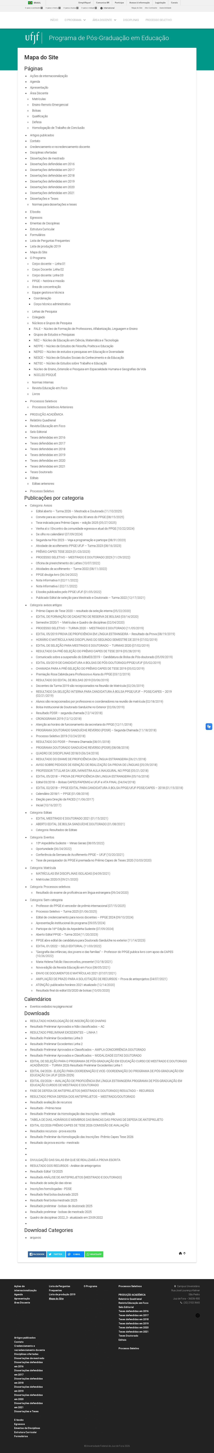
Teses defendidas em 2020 (47, 460)
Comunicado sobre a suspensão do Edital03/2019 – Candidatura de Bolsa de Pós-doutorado (95, 657)
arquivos (35, 1237)
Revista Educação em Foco (49, 388)
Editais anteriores (43, 483)
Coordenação (42, 298)
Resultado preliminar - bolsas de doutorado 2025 (61, 1206)
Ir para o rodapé (88, 8)
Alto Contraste (151, 8)
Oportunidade (44, 849)
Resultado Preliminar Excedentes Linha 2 (56, 1044)
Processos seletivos (57, 886)
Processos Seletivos (43, 401)
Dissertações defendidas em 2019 (52, 181)
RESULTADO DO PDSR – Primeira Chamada (64, 741)
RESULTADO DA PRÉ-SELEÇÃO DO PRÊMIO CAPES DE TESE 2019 (79, 651)
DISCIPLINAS (131, 20)
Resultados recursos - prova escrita (53, 1131)
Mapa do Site (137, 8)
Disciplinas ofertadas (43, 152)
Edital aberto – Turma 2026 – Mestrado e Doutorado (70, 511)
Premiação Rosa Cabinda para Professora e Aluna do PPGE (74, 674)
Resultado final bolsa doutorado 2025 (54, 1194)
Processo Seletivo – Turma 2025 (57, 911)
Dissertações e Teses (44, 198)
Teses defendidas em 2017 (47, 443)
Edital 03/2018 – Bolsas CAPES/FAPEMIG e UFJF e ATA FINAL (76, 782)
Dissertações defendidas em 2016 (52, 164)
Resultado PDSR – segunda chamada (60, 713)
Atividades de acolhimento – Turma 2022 (62, 569)
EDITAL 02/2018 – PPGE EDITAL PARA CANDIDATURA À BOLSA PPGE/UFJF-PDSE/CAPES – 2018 (100, 788)
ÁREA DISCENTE (102, 20)
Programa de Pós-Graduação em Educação (109, 38)
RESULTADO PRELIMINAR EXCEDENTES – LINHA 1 (64, 1032)
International (107, 8)
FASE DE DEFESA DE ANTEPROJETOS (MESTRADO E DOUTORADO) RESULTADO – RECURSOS (92, 1090)
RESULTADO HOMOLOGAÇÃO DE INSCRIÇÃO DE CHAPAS (68, 1021)
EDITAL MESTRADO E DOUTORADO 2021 (63, 818)
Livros (36, 394)
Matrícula (50, 868)
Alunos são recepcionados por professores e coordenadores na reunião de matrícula (90, 701)
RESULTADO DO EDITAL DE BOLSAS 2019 (63, 680)
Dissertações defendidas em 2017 (52, 170)
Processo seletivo (159, 20)
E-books (35, 212)
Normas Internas (43, 382)
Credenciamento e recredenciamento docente (60, 147)
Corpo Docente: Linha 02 (48, 269)
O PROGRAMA (73, 20)
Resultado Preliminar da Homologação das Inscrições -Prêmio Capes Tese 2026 (81, 1137)
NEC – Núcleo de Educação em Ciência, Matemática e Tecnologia (76, 340)
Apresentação (39, 87)
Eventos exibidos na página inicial (51, 1006)
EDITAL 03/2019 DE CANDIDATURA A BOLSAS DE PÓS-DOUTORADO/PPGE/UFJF (89, 662)
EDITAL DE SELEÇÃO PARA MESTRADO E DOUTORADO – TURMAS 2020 (83, 645)
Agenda (35, 81)
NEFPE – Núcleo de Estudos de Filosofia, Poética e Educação (73, 346)
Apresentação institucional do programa (61, 923)
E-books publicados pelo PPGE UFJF (59, 592)
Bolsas (36, 110)
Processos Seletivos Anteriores (52, 407)
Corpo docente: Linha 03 (47, 275)
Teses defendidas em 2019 (47, 455)
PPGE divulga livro (47, 574)
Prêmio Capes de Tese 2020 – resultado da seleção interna (74, 611)
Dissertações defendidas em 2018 (52, 175)
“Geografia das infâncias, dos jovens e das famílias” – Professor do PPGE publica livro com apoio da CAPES (104, 952)
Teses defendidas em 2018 (47, 449)
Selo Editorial (38, 432)
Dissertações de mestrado (47, 158)
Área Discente (39, 93)
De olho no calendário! (50, 534)
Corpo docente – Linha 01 (49, 263)
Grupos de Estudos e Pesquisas (54, 334)
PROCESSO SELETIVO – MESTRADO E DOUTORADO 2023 (74, 557)
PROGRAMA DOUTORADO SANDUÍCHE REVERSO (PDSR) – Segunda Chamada (87, 730)
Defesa (36, 122)
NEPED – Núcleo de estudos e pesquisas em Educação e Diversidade (79, 352)
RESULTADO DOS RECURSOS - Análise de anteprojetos (65, 1165)
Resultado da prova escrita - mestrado (54, 1142)
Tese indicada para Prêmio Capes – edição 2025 (67, 522)
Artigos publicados (42, 135)
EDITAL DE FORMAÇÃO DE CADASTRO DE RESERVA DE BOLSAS (78, 616)
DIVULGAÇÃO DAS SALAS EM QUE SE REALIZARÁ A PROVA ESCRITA (75, 1160)
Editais (34, 478)
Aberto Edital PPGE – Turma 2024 (58, 934)
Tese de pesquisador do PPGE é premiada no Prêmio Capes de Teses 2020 (84, 860)
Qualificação (40, 116)
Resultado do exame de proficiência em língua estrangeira (73, 892)
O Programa (38, 258)
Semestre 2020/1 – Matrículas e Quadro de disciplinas (71, 622)
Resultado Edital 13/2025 (46, 1171)
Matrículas (39, 99)
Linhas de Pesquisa (44, 311)
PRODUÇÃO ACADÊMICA (46, 414)
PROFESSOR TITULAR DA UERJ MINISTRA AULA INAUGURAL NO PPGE (83, 770)
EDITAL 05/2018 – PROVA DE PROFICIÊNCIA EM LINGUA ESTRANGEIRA (83, 776)
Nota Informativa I (47, 586)
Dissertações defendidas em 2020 (52, 187)
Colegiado (38, 317)
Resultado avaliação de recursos (51, 1102)
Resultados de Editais (63, 830)
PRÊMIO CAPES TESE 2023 (54, 551)
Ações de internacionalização (49, 76)
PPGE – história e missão (48, 281)
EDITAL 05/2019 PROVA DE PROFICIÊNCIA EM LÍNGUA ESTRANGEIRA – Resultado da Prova (96, 634)
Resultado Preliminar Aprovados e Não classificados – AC (67, 1026)
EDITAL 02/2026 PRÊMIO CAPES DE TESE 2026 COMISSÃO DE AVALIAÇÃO (79, 1125)
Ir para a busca (71, 8)
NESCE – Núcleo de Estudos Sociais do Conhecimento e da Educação (79, 357)
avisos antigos (53, 605)
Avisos (48, 505)
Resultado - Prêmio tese (45, 1108)
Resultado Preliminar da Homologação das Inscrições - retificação (72, 1114)
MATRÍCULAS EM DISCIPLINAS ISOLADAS (64, 873)
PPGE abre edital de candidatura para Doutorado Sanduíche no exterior (81, 940)
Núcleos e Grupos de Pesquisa (52, 323)
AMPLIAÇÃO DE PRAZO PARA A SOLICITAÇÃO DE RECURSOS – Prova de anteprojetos (92, 979)
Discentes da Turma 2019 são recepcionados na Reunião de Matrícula (81, 685)
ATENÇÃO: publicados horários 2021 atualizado (66, 985)
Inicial (39, 805)
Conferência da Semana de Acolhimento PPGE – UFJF (71, 854)
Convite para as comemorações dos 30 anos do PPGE (71, 517)
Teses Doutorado (41, 472)
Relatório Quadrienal (43, 420)
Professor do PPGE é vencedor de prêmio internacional (71, 906)
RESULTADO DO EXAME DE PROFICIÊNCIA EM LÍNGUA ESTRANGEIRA (82, 759)
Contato (35, 141)
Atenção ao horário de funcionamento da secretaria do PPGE (75, 724)
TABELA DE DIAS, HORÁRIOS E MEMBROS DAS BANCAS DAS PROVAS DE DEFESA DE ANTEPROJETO (96, 1119)
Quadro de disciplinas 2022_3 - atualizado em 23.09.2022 (66, 1217)
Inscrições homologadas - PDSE (51, 1189)
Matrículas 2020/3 (48, 879)
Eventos (49, 837)
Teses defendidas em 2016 (47, 437)
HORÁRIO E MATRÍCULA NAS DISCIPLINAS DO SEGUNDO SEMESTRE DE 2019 (87, 639)
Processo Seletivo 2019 (51, 736)
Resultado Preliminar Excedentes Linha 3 (56, 1038)
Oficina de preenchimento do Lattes (59, 563)
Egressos (36, 217)
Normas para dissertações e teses (54, 204)
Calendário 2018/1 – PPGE (53, 793)
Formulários (37, 235)
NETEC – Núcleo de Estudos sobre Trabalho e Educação (70, 363)
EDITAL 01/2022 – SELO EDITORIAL (59, 946)
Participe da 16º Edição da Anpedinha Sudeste (65, 929)
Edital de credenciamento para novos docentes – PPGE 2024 (75, 917)
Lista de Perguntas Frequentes (50, 240)
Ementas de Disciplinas (45, 223)
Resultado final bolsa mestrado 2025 (53, 1200)
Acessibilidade (165, 8)
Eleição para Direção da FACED (56, 799)
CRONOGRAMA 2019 (49, 718)
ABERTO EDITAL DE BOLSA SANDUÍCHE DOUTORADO (71, 824)
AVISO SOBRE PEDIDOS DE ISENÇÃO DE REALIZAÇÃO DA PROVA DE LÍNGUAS (87, 765)
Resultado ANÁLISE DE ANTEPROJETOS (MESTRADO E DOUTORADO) (76, 1177)
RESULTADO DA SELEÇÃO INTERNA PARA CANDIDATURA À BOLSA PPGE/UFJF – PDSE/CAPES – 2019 (104, 691)
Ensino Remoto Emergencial (50, 104)
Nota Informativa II (48, 580)
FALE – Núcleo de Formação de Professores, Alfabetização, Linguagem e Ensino (86, 328)
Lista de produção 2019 (45, 246)
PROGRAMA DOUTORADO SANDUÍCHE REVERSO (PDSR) (73, 747)
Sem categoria (53, 900)
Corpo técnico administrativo (52, 304)
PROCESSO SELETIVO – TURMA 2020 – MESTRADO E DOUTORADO (81, 628)
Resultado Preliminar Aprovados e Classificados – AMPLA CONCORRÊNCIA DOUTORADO (88, 1049)
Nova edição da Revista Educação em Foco (64, 967)
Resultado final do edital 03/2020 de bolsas (64, 990)
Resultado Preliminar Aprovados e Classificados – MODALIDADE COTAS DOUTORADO (85, 1055)
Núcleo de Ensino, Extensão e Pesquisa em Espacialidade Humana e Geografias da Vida (90, 369)
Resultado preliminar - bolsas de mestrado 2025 (61, 1212)
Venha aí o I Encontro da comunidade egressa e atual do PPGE (76, 528)
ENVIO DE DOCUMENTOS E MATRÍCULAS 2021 (67, 973)
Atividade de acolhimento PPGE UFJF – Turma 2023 (69, 545)
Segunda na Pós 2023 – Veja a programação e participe (72, 540)
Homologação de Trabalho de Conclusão (58, 127)
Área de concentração (46, 287)
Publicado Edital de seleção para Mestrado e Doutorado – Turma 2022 (81, 597)
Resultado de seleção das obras (51, 1183)
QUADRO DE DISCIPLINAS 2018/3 (58, 753)
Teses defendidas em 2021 (47, 466)
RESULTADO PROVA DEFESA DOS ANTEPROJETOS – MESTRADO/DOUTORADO (82, 1096)
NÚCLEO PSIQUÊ (45, 375)
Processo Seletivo (42, 491)
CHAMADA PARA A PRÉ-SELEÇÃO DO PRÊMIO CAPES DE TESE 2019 (81, 668)
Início (54, 20)
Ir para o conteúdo (33, 8)
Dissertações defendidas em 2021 (52, 193)
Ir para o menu (53, 8)
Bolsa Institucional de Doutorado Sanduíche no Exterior (71, 707)
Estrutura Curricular (42, 229)
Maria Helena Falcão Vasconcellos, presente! (65, 961)
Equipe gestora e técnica (48, 292)
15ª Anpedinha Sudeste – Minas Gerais (61, 843)
